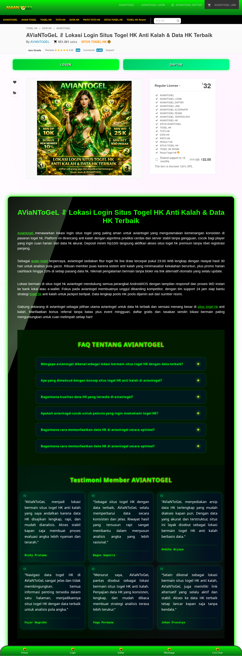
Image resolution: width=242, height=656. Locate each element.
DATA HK (74, 19)
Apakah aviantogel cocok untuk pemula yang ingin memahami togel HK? (120, 413)
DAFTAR (176, 65)
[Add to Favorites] (15, 82)
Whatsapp (169, 652)
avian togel (39, 261)
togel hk (35, 294)
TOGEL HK (46, 19)
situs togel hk (208, 307)
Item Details (34, 50)
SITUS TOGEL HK (113, 19)
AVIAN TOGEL (28, 19)
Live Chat (217, 652)
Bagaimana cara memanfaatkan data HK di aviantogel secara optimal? (120, 429)
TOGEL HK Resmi (136, 19)
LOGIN (65, 65)
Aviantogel (26, 233)
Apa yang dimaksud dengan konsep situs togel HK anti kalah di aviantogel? (120, 380)
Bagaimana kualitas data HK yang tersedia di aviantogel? (120, 396)
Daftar (121, 652)
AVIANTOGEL (10, 19)
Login (73, 652)
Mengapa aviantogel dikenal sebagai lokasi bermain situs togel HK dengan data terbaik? (120, 364)
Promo (24, 652)
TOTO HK (61, 19)
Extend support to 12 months (185, 159)
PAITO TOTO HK (91, 19)
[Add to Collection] (15, 93)
